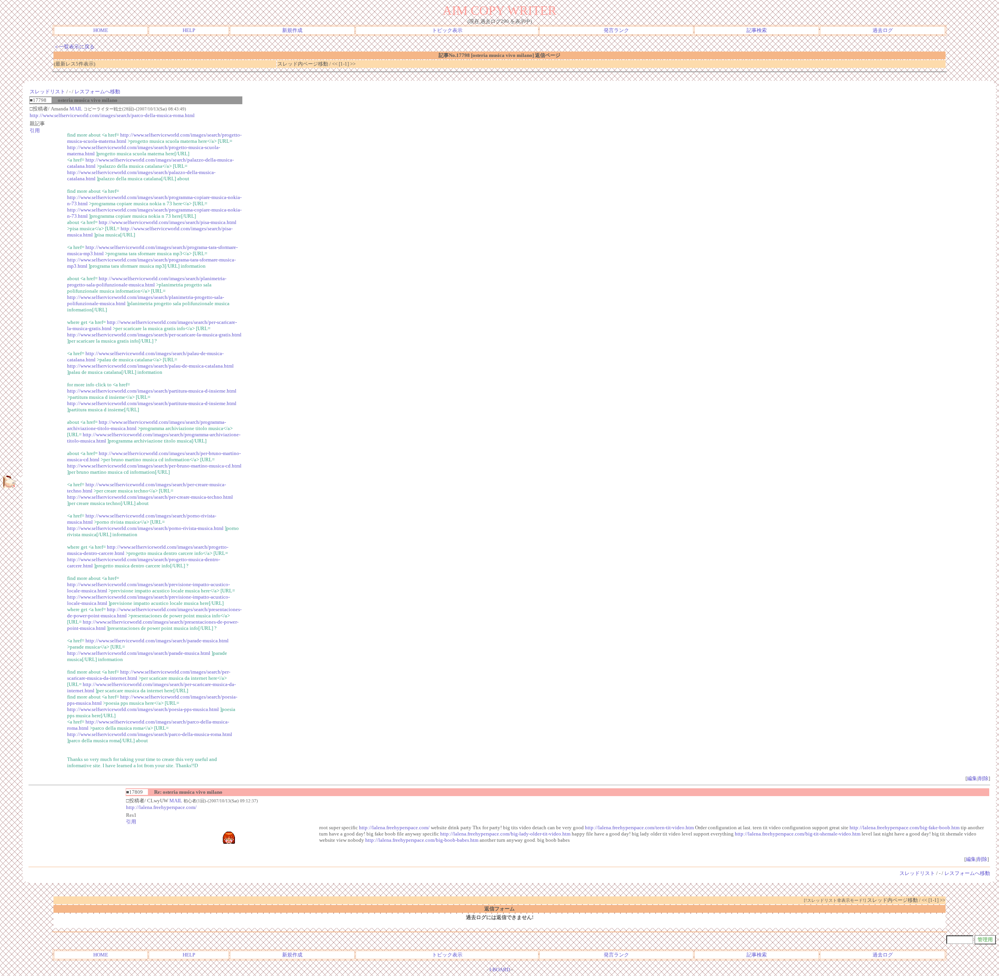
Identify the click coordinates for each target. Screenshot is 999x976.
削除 (983, 778)
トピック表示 (447, 30)
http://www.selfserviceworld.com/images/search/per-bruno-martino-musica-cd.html (154, 466)
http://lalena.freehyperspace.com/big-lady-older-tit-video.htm (505, 834)
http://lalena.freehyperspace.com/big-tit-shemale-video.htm (797, 834)
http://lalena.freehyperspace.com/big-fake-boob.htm (905, 827)
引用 (35, 130)
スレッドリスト (47, 91)
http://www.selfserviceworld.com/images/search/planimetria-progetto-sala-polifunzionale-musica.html (146, 282)
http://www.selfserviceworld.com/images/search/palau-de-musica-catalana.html (150, 366)
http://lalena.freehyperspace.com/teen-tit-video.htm (639, 827)
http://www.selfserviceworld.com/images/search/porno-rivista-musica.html (145, 528)
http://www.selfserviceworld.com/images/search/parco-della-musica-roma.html (112, 115)
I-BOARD (499, 969)
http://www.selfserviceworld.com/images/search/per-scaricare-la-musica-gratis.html (154, 335)
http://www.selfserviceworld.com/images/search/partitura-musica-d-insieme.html (151, 391)
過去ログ (883, 30)
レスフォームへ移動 (97, 91)
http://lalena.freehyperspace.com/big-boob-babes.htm (421, 840)
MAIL (75, 109)
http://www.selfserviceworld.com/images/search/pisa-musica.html (167, 222)
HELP (189, 30)
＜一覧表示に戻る (74, 47)
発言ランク (616, 30)
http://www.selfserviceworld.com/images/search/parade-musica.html (157, 641)
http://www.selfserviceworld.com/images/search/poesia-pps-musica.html (143, 709)
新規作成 (292, 30)
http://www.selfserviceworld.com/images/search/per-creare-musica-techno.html (150, 497)
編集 (972, 778)
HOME (100, 30)
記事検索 (757, 30)
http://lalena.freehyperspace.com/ (161, 807)
